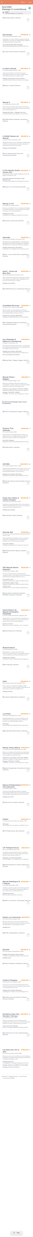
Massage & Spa (13, 1076)
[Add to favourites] (28, 19)
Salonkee (4, 1076)
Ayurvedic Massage (9, 1078)
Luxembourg (23, 1076)
